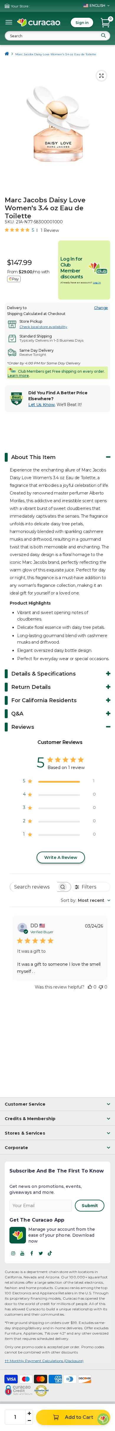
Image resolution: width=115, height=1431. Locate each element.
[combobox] (57, 36)
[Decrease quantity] (29, 1420)
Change (101, 308)
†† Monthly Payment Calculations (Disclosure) (44, 1361)
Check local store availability (43, 326)
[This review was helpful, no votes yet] (90, 987)
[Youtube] (22, 1253)
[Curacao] (39, 22)
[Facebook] (31, 1253)
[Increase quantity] (29, 1413)
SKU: (9, 221)
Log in (97, 282)
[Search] (103, 35)
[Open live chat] (103, 1419)
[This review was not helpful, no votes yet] (101, 987)
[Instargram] (13, 1253)
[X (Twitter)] (41, 1253)
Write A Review (60, 857)
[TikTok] (50, 1253)
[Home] (7, 54)
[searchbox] (33, 887)
